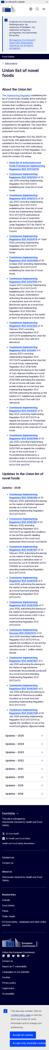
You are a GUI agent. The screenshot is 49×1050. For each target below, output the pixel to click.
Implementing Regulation (19, 95)
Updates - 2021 (14, 768)
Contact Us (7, 863)
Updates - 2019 (14, 785)
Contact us (7, 961)
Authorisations (11, 63)
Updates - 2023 (14, 752)
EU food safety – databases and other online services (24, 923)
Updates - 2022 (14, 760)
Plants (5, 911)
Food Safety (8, 905)
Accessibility (8, 993)
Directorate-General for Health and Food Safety (22, 879)
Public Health (8, 916)
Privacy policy (9, 982)
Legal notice (8, 988)
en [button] (31, 9)
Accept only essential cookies (29, 1043)
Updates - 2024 (14, 743)
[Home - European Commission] (9, 8)
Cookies (6, 977)
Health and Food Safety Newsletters (18, 843)
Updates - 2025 (14, 735)
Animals (6, 900)
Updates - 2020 (14, 777)
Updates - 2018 (14, 793)
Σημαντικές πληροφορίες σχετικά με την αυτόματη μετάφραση (21, 45)
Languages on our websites (15, 972)
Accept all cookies (23, 1035)
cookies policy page (20, 1015)
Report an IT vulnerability (14, 966)
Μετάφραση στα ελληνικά (21, 40)
